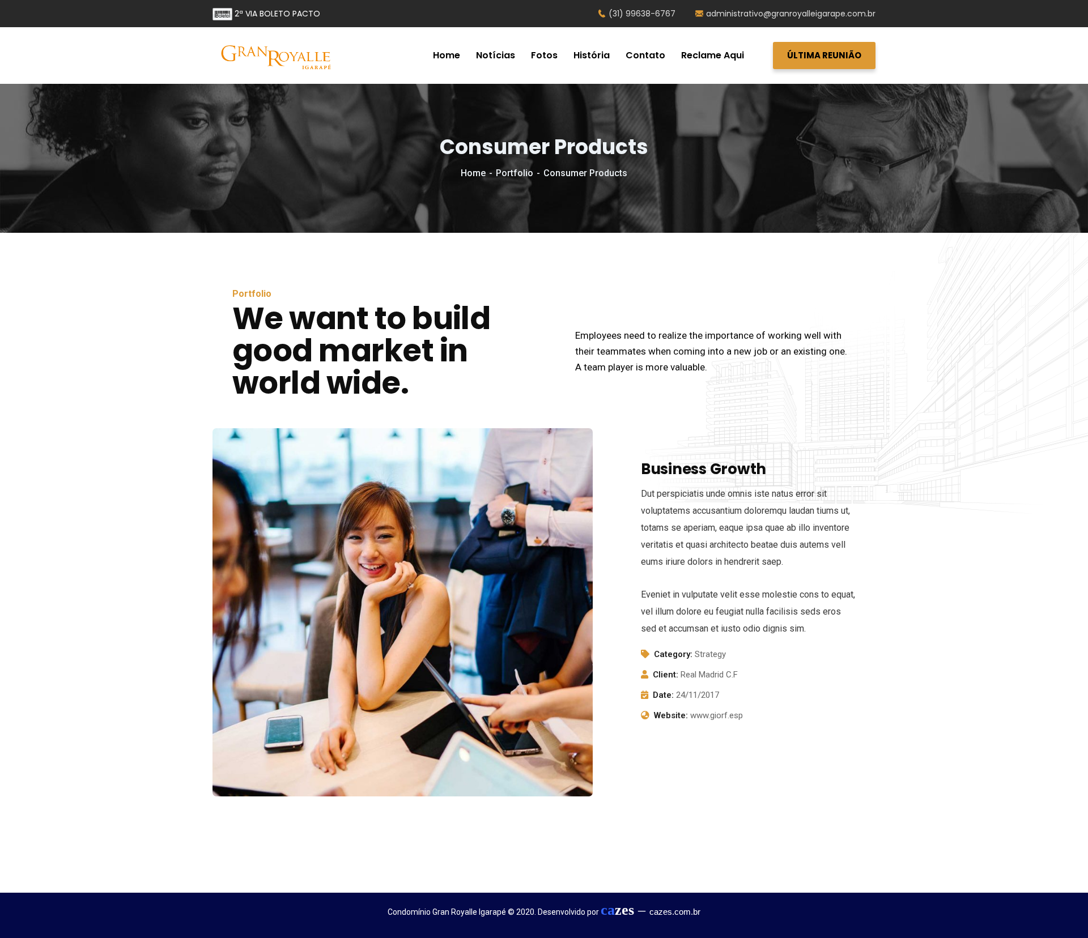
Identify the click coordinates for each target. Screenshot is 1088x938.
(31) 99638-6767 (642, 13)
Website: (671, 715)
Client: (665, 675)
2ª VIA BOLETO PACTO (276, 13)
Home (446, 55)
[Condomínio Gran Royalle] (277, 55)
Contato (645, 55)
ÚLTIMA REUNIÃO (824, 55)
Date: (663, 695)
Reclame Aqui (712, 55)
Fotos (544, 55)
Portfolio (514, 173)
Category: (673, 654)
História (591, 55)
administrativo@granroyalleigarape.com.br (791, 13)
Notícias (495, 55)
